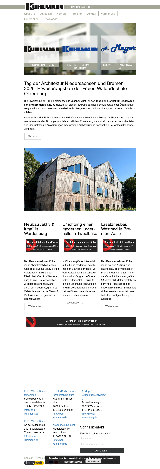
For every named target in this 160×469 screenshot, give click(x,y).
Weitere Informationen (73, 461)
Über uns (29, 13)
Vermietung (108, 13)
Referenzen (31, 19)
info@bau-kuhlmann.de (31, 411)
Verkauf (91, 13)
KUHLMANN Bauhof (35, 421)
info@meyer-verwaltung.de (89, 415)
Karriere (62, 13)
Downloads (50, 19)
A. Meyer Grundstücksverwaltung (94, 394)
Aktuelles (46, 13)
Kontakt (28, 458)
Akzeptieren (93, 461)
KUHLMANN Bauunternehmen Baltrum (64, 393)
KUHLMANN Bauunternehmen (35, 393)
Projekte (76, 13)
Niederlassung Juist (64, 425)
